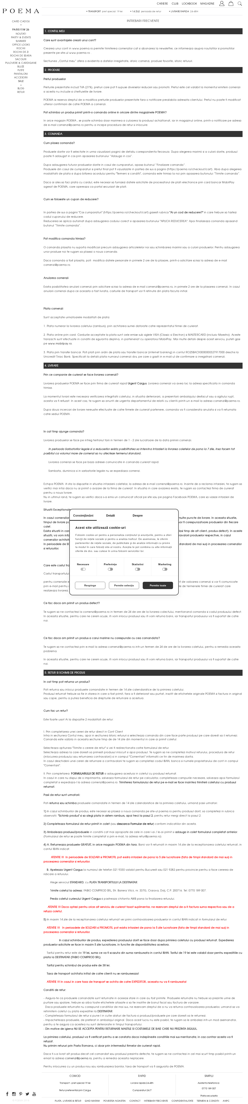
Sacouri (21, 59)
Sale (21, 81)
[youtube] (34, 1094)
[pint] (21, 1094)
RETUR (21, 92)
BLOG (21, 88)
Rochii (21, 48)
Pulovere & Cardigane (21, 63)
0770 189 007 (209, 1088)
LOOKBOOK (189, 3)
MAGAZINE (207, 3)
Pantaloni (21, 73)
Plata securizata (208, 1096)
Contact (135, 1101)
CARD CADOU (21, 21)
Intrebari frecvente (156, 1101)
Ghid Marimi (92, 1101)
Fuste (21, 70)
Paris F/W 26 (20, 29)
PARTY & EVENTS (21, 37)
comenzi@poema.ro (78, 1058)
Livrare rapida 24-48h (142, 1083)
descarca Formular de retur (135, 823)
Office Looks (21, 44)
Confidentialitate (182, 1101)
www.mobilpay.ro (59, 343)
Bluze (20, 66)
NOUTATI (21, 33)
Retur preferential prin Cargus (75, 1090)
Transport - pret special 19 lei (75, 1083)
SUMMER (21, 41)
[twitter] (27, 1094)
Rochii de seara (21, 55)
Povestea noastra (114, 1101)
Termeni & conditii (208, 1101)
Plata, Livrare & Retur (68, 1101)
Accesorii (21, 77)
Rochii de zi (21, 52)
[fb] (7, 1094)
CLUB (175, 3)
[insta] (14, 1094)
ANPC (226, 1101)
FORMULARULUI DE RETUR (88, 773)
